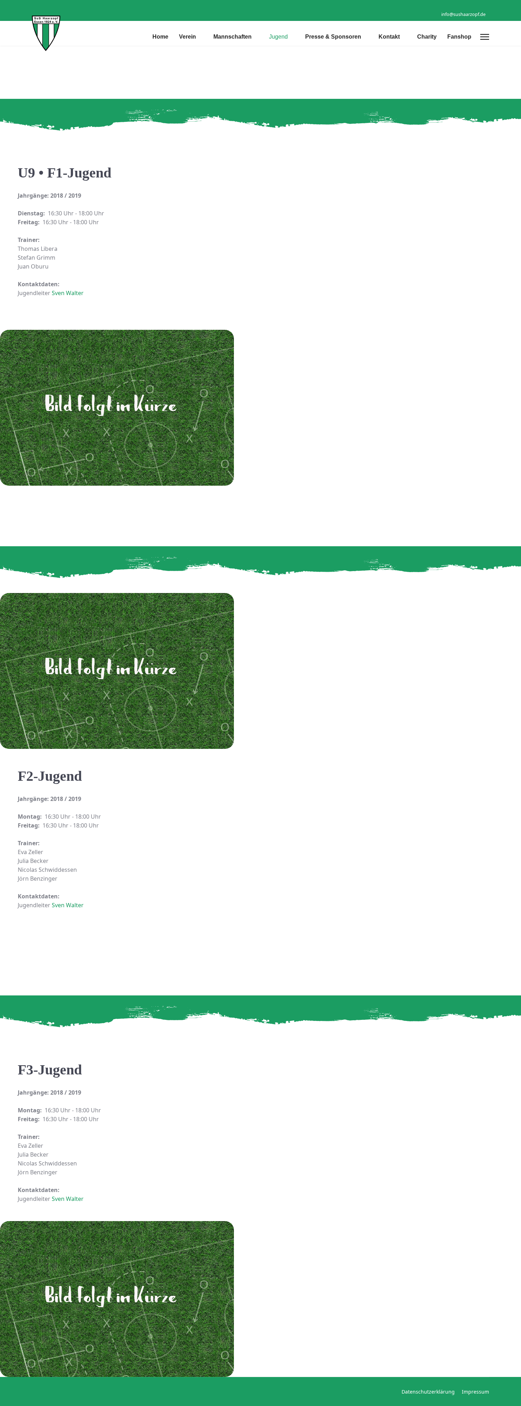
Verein (187, 37)
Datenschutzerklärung (428, 1391)
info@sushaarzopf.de (463, 14)
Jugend (278, 37)
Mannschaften (232, 37)
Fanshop (459, 37)
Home (160, 37)
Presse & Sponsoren (333, 37)
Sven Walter (68, 293)
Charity (427, 37)
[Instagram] (487, 6)
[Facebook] (476, 6)
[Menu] (484, 36)
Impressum (475, 1391)
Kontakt (389, 37)
